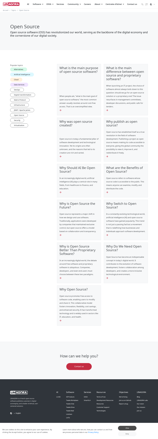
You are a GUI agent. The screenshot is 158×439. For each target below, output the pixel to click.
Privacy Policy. (93, 432)
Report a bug (123, 404)
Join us (139, 411)
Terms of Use (101, 397)
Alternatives (18, 69)
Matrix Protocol (20, 100)
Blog (138, 397)
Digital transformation (22, 95)
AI (28, 4)
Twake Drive (70, 407)
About (97, 4)
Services (60, 4)
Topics (13, 10)
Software (37, 4)
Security (17, 120)
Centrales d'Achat (114, 4)
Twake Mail (70, 411)
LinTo (68, 418)
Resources (100, 404)
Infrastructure (19, 105)
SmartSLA (87, 400)
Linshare (69, 414)
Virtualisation (19, 125)
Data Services (19, 85)
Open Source (19, 115)
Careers (87, 4)
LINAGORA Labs (142, 400)
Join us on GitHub (125, 400)
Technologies (101, 411)
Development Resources (105, 400)
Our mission (141, 407)
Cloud (16, 79)
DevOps (17, 90)
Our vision (140, 404)
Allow (127, 428)
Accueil (5, 10)
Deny (127, 434)
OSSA (48, 4)
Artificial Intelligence (22, 74)
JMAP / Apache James (22, 110)
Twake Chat (70, 404)
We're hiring (123, 397)
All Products (70, 397)
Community (73, 4)
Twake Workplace (72, 400)
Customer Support (103, 407)
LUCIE (58, 397)
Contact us (132, 4)
